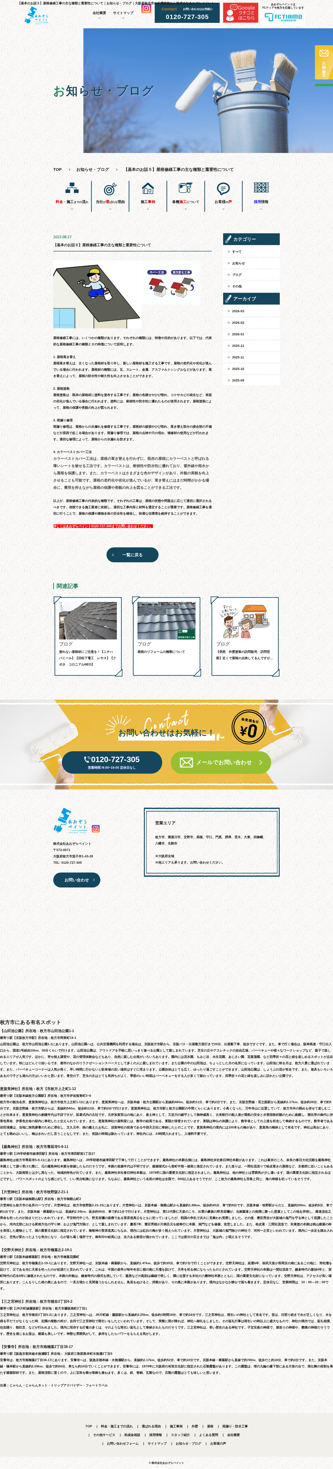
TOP (88, 1426)
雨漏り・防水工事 (235, 1426)
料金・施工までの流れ (117, 1426)
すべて (237, 251)
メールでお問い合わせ (224, 762)
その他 (237, 286)
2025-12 (238, 346)
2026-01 (238, 334)
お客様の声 (218, 1443)
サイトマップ (123, 13)
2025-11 (238, 357)
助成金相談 (132, 1435)
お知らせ (238, 263)
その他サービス (104, 1435)
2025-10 (238, 369)
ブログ (237, 275)
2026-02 (238, 322)
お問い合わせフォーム (123, 1443)
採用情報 (155, 1435)
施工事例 (176, 1426)
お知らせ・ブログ (92, 169)
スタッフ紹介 (180, 1435)
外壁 (195, 1426)
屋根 (210, 1426)
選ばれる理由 (151, 1426)
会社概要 (99, 13)
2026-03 (238, 311)
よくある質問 (208, 1435)
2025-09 (238, 380)
